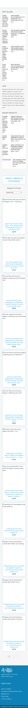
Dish (20, 91)
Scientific (9, 103)
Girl (3, 96)
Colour (21, 89)
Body (6, 89)
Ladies (17, 96)
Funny (11, 94)
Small (16, 103)
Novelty (19, 98)
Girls (6, 96)
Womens (22, 105)
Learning (4, 98)
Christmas (10, 89)
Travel (9, 105)
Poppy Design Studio (23, 706)
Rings (22, 100)
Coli (15, 89)
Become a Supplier (6, 689)
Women (17, 105)
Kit (14, 96)
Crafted (4, 91)
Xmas (3, 107)
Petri (3, 100)
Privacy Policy (4, 696)
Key (12, 96)
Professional (17, 100)
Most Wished (10, 706)
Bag (3, 89)
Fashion (4, 94)
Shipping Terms (5, 694)
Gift (23, 94)
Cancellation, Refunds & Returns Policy (11, 691)
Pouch (7, 100)
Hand (9, 96)
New (15, 98)
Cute (12, 91)
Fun (8, 94)
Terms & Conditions (6, 699)
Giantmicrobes (17, 94)
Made (9, 98)
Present (11, 100)
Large (21, 96)
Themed (4, 105)
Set (14, 103)
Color (18, 89)
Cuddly (9, 91)
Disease (16, 91)
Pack (23, 98)
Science (4, 103)
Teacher (21, 103)
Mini (12, 98)
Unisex (13, 105)
